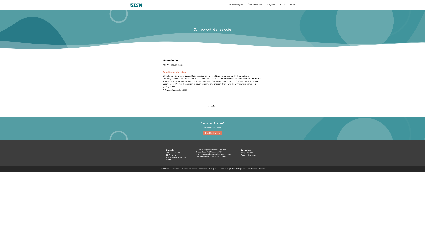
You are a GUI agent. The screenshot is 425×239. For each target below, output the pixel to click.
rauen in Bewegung (249, 155)
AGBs (216, 169)
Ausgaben (271, 4)
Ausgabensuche (247, 153)
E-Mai (168, 159)
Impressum (224, 169)
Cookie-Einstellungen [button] (249, 169)
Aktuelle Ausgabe (236, 4)
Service (292, 4)
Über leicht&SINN (255, 4)
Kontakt (262, 169)
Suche (282, 4)
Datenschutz (235, 169)
